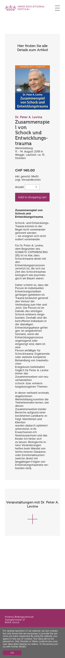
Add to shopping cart (32, 197)
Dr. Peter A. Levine (28, 117)
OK (12, 652)
